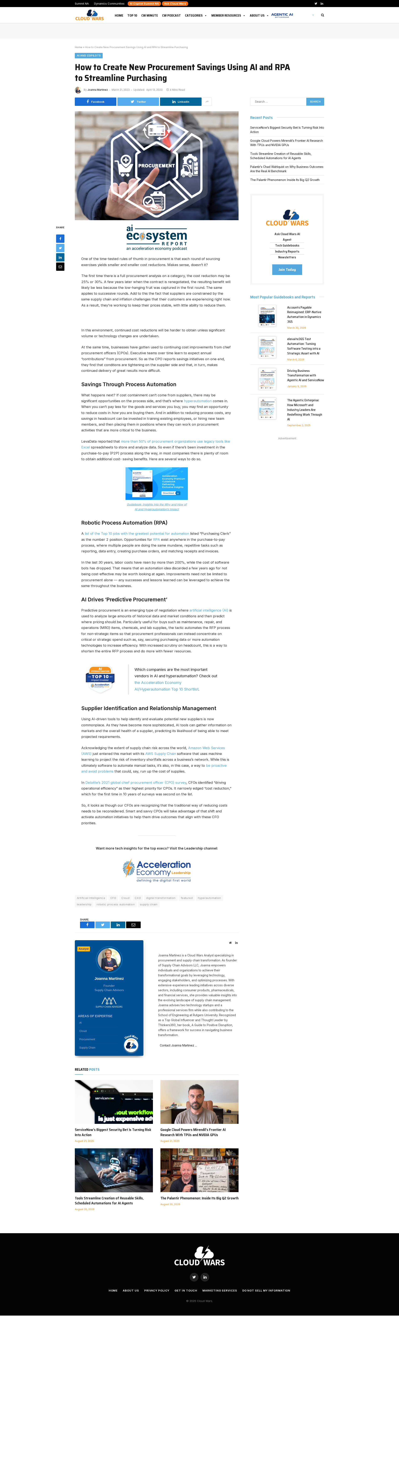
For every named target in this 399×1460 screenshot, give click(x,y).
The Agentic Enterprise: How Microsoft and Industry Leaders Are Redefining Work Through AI (304, 410)
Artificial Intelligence (91, 898)
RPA (156, 539)
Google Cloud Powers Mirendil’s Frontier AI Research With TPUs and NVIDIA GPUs (193, 1132)
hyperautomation (198, 401)
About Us (257, 15)
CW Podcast (171, 15)
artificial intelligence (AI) (209, 610)
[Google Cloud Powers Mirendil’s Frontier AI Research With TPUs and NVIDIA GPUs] (199, 1102)
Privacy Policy (157, 1290)
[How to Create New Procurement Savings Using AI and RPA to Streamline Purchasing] (157, 164)
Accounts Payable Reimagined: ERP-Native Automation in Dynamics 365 (304, 314)
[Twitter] (60, 248)
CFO (113, 898)
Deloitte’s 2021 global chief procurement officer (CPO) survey (135, 782)
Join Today (287, 269)
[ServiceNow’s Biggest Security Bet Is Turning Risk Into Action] (114, 1102)
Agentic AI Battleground (282, 13)
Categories (194, 15)
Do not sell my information (266, 1290)
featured (187, 898)
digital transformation (161, 898)
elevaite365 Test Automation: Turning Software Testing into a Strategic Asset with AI (303, 346)
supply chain (149, 904)
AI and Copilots (89, 55)
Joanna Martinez (97, 89)
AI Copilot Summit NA (144, 3)
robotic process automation (116, 904)
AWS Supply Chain (160, 754)
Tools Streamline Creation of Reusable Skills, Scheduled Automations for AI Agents (109, 1201)
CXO (138, 898)
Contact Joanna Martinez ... (177, 1045)
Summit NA (82, 3)
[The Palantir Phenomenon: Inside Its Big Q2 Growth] (199, 1170)
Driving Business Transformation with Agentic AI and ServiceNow (305, 376)
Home (119, 15)
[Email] (60, 266)
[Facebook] (60, 238)
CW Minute (149, 15)
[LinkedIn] (60, 257)
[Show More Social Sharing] (207, 102)
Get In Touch (186, 1290)
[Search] (322, 15)
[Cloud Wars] (90, 15)
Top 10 (132, 15)
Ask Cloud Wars (175, 3)
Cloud (125, 898)
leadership (84, 904)
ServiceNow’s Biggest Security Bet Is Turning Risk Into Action (113, 1132)
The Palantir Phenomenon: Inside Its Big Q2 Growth (199, 1198)
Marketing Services (219, 1290)
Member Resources (226, 15)
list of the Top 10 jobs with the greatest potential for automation (136, 533)
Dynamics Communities (109, 3)
